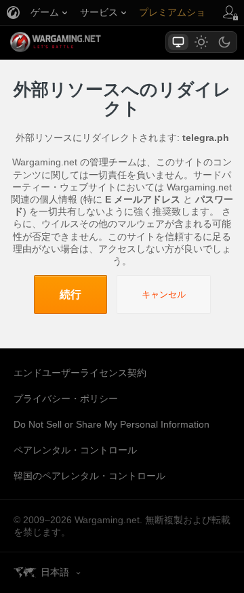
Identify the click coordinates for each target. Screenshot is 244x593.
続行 (70, 294)
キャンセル (164, 294)
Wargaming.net (79, 42)
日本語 (55, 572)
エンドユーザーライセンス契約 (80, 372)
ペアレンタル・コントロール (75, 450)
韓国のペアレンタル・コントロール (89, 475)
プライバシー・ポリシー (66, 398)
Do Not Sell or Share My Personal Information (111, 424)
